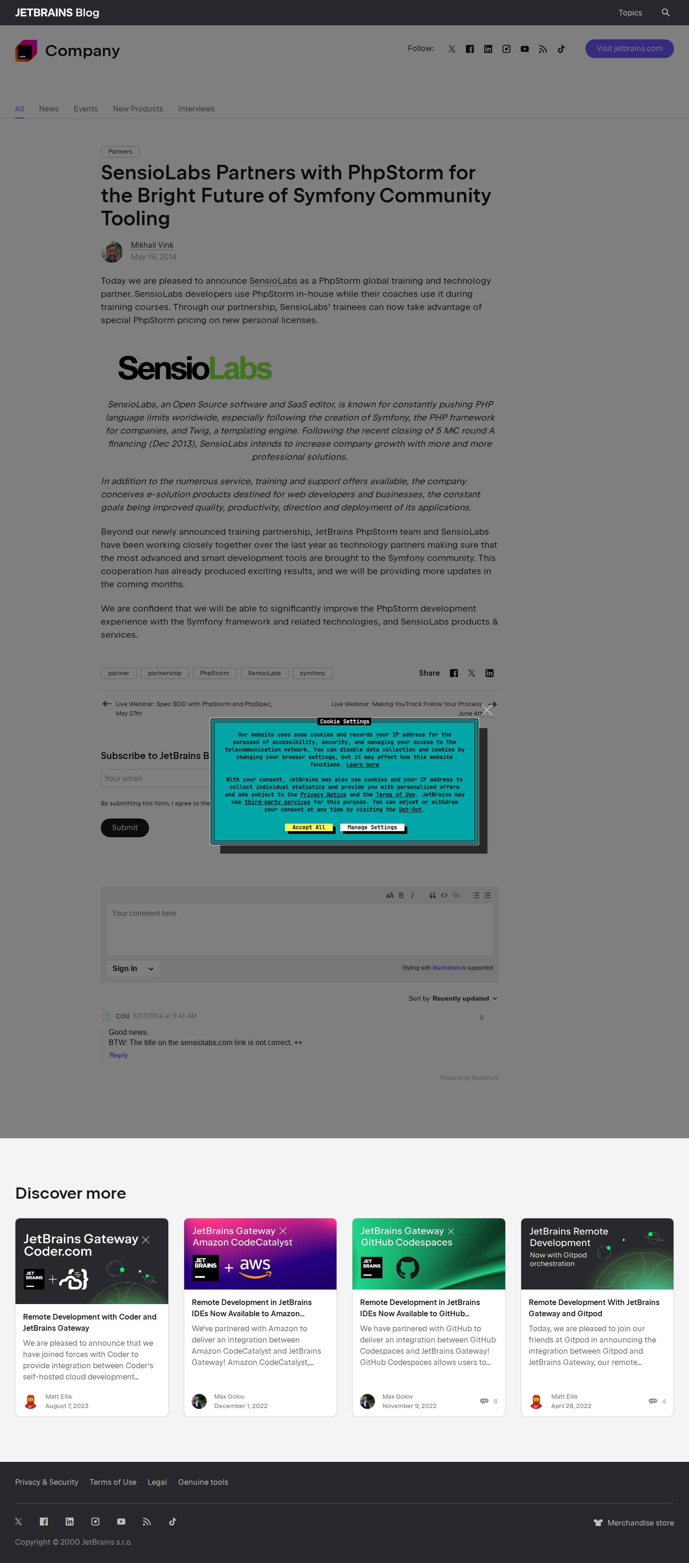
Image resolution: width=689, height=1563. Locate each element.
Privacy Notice (323, 794)
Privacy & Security (46, 1482)
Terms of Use (395, 794)
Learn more (362, 764)
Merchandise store (638, 1527)
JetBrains (98, 1542)
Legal (157, 1482)
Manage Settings (372, 827)
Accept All (308, 827)
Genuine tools (203, 1482)
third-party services (277, 802)
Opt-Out (410, 809)
